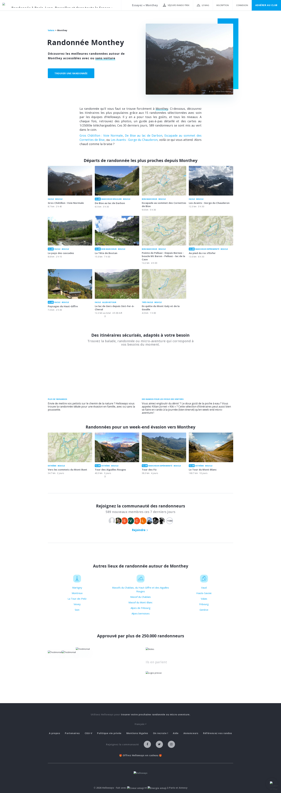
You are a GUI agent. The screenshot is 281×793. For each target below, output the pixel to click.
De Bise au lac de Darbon (143, 135)
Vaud (204, 587)
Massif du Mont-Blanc (140, 602)
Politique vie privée (109, 733)
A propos (54, 733)
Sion (77, 609)
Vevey (77, 604)
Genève (204, 609)
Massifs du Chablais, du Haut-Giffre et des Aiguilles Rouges (140, 589)
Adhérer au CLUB (266, 5)
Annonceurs (190, 733)
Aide (175, 733)
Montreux (77, 593)
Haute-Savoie (204, 593)
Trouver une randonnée (71, 73)
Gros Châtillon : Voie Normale (101, 135)
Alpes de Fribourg (140, 608)
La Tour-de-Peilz (77, 598)
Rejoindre (138, 530)
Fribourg (204, 604)
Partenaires (72, 733)
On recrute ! (160, 733)
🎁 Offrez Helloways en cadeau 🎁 (140, 755)
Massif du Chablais (140, 596)
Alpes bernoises (141, 613)
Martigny (77, 587)
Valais (204, 598)
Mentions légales (137, 733)
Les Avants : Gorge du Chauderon (134, 140)
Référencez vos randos (217, 733)
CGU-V (88, 733)
